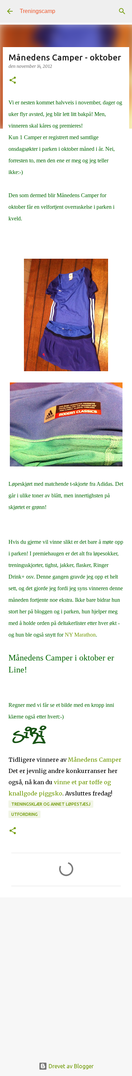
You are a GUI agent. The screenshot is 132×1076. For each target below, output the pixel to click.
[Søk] (122, 11)
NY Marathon (80, 635)
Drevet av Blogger (70, 1066)
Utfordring (24, 814)
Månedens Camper (94, 759)
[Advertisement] (66, 974)
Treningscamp (37, 11)
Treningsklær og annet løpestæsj (50, 804)
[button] (12, 80)
